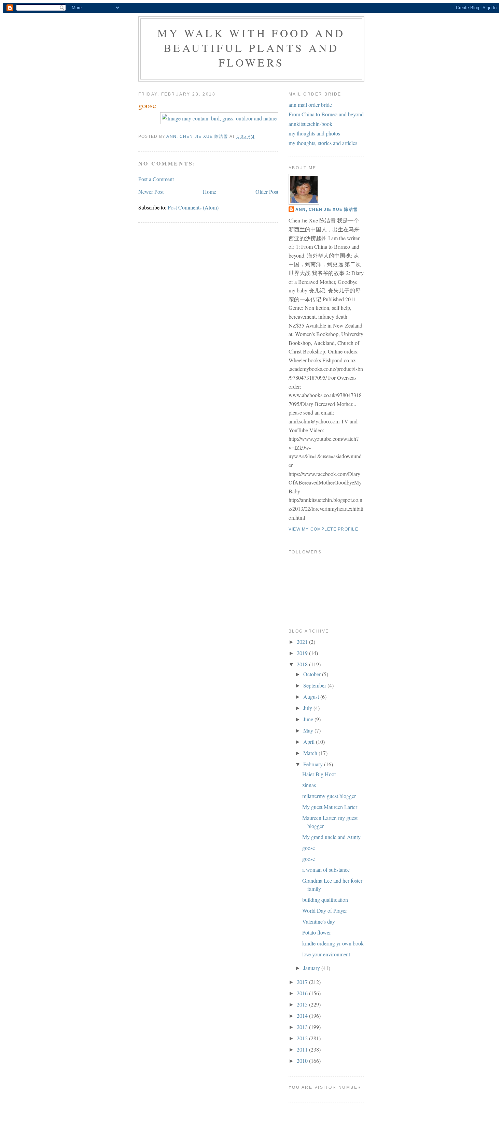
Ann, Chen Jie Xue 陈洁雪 (326, 209)
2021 (303, 641)
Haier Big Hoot (319, 774)
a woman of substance (326, 869)
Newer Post (151, 191)
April (309, 741)
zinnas (309, 784)
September (315, 685)
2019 (303, 652)
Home (209, 191)
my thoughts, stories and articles (323, 142)
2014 (303, 1015)
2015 (303, 1004)
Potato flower (316, 932)
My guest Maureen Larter (329, 806)
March (311, 752)
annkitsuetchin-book (310, 123)
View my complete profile (323, 529)
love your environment (326, 954)
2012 (303, 1038)
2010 (303, 1060)
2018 (303, 664)
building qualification (325, 899)
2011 (303, 1049)
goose (308, 847)
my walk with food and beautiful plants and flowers (251, 48)
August (311, 696)
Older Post (266, 191)
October (312, 674)
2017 (303, 981)
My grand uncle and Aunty (331, 836)
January (312, 967)
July (308, 707)
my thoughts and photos (314, 133)
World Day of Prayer (324, 910)
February (313, 764)
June (309, 719)
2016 (303, 993)
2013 (303, 1026)
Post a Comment (156, 179)
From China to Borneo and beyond (326, 114)
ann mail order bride (310, 104)
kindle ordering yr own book (333, 943)
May (309, 730)
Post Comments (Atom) (193, 207)
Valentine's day (318, 921)
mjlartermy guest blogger (329, 795)
